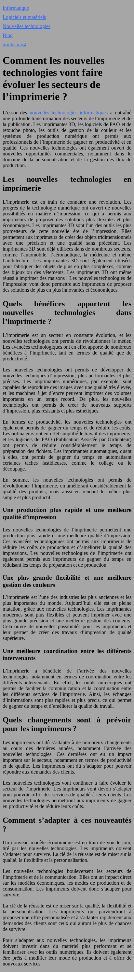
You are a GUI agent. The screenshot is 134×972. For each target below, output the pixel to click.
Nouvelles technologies (26, 26)
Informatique (16, 8)
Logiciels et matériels (24, 17)
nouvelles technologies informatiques (69, 112)
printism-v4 (14, 44)
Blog (8, 35)
